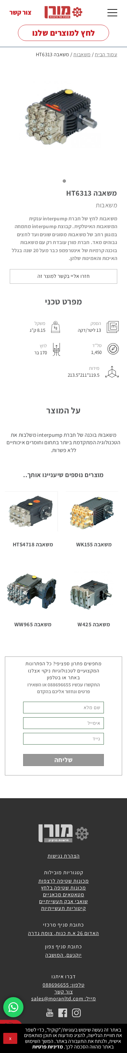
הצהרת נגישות (64, 855)
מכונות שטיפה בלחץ (63, 887)
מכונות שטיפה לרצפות (63, 881)
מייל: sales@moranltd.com (63, 998)
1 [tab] (64, 181)
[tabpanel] (63, 117)
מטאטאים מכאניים (63, 894)
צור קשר (20, 12)
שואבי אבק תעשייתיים (63, 901)
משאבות (82, 54)
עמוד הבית (106, 54)
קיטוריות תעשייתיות (63, 908)
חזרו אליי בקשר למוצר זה (63, 276)
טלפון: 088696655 (64, 985)
